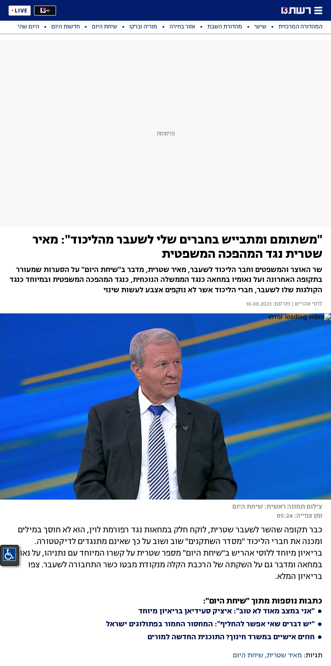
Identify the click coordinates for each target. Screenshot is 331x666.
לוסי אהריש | (306, 304)
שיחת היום (248, 655)
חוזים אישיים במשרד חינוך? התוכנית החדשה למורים (231, 637)
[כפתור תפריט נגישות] (9, 554)
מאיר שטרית (284, 655)
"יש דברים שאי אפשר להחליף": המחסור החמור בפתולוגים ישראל (210, 624)
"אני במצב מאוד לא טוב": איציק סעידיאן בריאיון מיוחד (226, 611)
